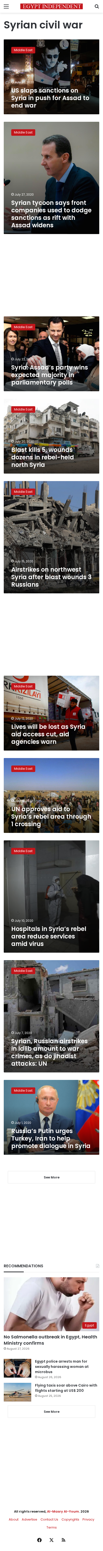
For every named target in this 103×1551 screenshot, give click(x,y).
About (13, 1519)
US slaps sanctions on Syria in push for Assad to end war (50, 98)
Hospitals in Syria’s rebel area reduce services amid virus (48, 936)
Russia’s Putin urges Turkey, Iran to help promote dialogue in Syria (50, 1138)
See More (52, 1411)
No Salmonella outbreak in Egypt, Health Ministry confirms (50, 1340)
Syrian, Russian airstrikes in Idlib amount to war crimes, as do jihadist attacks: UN (49, 1052)
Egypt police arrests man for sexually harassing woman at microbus (62, 1366)
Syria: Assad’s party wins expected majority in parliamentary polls (49, 375)
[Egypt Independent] (51, 6)
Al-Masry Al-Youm (63, 1511)
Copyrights (70, 1519)
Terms (51, 1527)
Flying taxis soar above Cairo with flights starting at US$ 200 (66, 1388)
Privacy (88, 1519)
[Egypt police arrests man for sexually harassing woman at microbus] (17, 1368)
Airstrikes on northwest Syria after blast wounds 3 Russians (51, 577)
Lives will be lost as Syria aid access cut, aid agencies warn (48, 734)
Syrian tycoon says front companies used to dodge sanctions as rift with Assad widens (51, 214)
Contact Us (49, 1519)
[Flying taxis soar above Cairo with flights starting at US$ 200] (17, 1392)
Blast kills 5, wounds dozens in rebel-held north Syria (42, 457)
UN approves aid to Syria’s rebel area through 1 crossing (51, 816)
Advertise (29, 1519)
